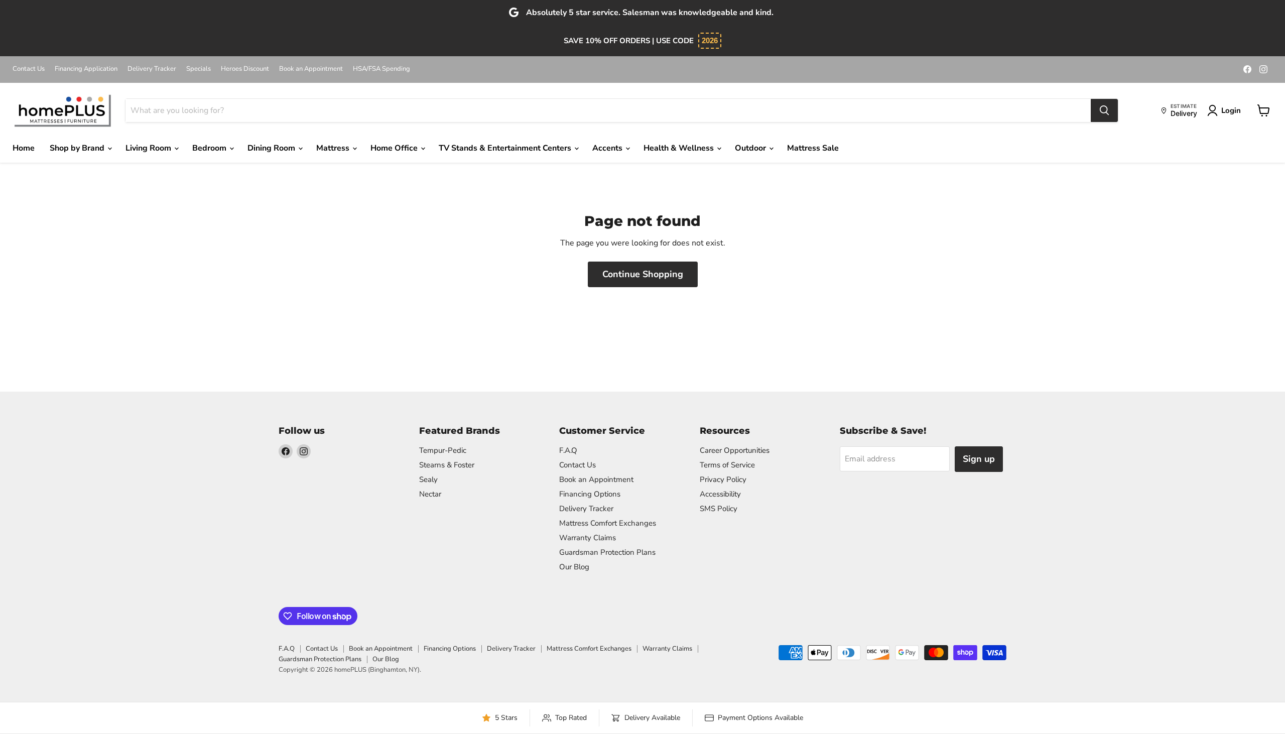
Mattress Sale (813, 148)
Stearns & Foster (446, 465)
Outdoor (751, 148)
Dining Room (272, 148)
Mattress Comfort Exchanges (607, 523)
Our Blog (574, 567)
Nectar (430, 494)
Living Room (149, 148)
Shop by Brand (78, 148)
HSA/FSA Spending (381, 69)
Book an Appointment (311, 69)
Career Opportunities (734, 450)
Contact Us (29, 69)
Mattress (333, 148)
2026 (710, 40)
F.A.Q (568, 450)
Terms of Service (727, 465)
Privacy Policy (723, 479)
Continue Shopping (642, 274)
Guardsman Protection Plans (607, 552)
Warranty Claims (587, 538)
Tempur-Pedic (442, 450)
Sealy (428, 479)
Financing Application (86, 69)
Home (24, 148)
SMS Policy (718, 509)
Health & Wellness (680, 148)
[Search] (1104, 110)
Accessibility (720, 494)
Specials (198, 69)
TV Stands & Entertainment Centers (506, 148)
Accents (608, 148)
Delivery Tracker (151, 69)
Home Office (395, 148)
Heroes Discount (245, 69)
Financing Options (589, 494)
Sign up (979, 459)
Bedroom (210, 148)
